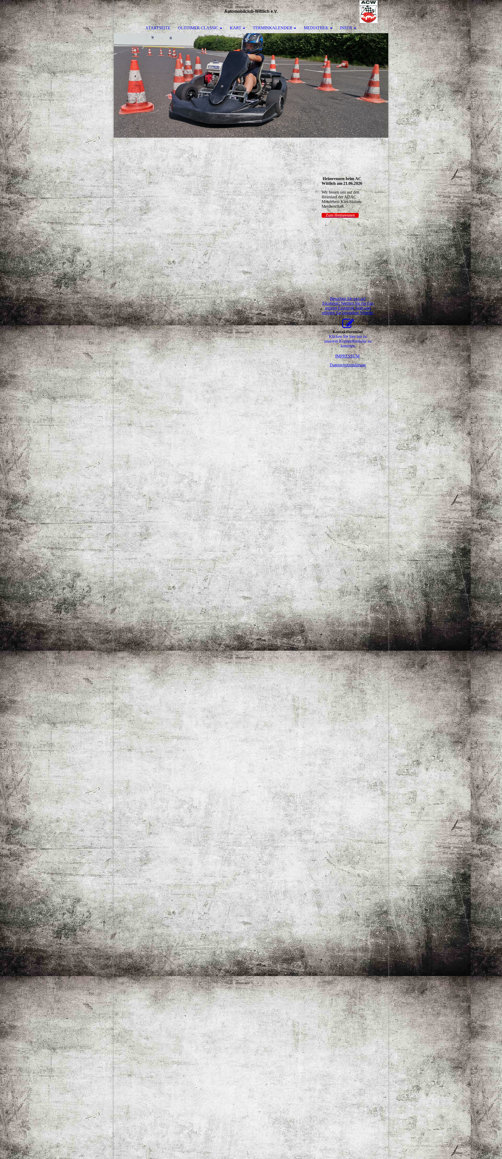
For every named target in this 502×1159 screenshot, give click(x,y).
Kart (235, 28)
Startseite (158, 28)
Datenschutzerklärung (348, 365)
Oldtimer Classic (198, 28)
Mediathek (316, 28)
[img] (368, 12)
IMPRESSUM (347, 356)
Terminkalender (272, 28)
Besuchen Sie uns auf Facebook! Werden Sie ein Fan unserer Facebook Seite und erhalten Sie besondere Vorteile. (348, 305)
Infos (346, 28)
